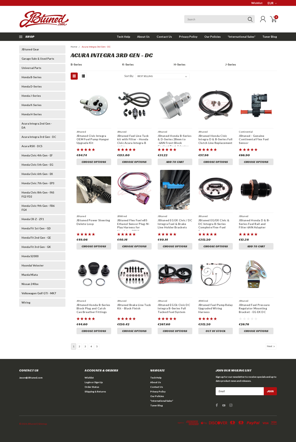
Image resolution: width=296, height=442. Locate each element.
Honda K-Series (31, 105)
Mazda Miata (30, 274)
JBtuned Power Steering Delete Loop (93, 222)
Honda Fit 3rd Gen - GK (36, 247)
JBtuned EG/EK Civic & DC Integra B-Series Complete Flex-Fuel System (213, 225)
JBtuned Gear (30, 49)
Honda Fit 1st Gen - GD (36, 228)
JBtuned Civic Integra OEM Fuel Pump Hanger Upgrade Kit (93, 139)
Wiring (26, 302)
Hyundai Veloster (33, 265)
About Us (143, 36)
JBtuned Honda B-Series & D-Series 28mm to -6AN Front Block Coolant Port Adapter (174, 141)
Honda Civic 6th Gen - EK (37, 174)
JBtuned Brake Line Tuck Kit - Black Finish (134, 306)
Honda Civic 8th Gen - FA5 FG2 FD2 (38, 194)
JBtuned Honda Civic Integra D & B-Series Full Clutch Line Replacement (215, 139)
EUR (271, 3)
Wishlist (257, 3)
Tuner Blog (269, 36)
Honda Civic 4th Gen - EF (37, 155)
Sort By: (129, 76)
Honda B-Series (31, 77)
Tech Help (123, 36)
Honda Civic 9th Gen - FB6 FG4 (38, 207)
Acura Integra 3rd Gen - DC (39, 136)
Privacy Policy (188, 36)
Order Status (92, 386)
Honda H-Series (32, 114)
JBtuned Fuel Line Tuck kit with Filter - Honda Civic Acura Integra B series (133, 141)
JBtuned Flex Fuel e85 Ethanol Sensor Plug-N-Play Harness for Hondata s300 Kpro (133, 225)
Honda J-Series (31, 95)
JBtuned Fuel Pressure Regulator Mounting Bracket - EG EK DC (254, 308)
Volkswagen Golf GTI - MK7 (39, 293)
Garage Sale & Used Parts (38, 58)
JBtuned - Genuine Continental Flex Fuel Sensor (254, 139)
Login (88, 382)
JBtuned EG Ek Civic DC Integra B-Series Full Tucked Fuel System (174, 308)
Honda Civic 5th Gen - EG (37, 164)
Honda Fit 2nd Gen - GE (36, 237)
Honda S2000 (30, 256)
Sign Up (98, 382)
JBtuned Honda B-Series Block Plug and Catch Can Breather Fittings (93, 308)
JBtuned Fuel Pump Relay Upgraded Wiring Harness (215, 308)
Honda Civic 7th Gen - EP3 (38, 183)
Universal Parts (31, 68)
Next (270, 346)
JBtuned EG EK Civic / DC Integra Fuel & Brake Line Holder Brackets (175, 223)
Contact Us (164, 36)
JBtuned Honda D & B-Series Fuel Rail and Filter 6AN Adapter (254, 223)
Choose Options (94, 162)
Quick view (94, 105)
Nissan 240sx (30, 284)
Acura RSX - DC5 (32, 146)
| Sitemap (42, 423)
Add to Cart (175, 162)
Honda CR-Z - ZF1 (33, 219)
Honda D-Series (32, 86)
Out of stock (216, 331)
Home (74, 47)
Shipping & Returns (95, 391)
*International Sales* (241, 36)
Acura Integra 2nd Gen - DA (37, 125)
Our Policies (212, 36)
